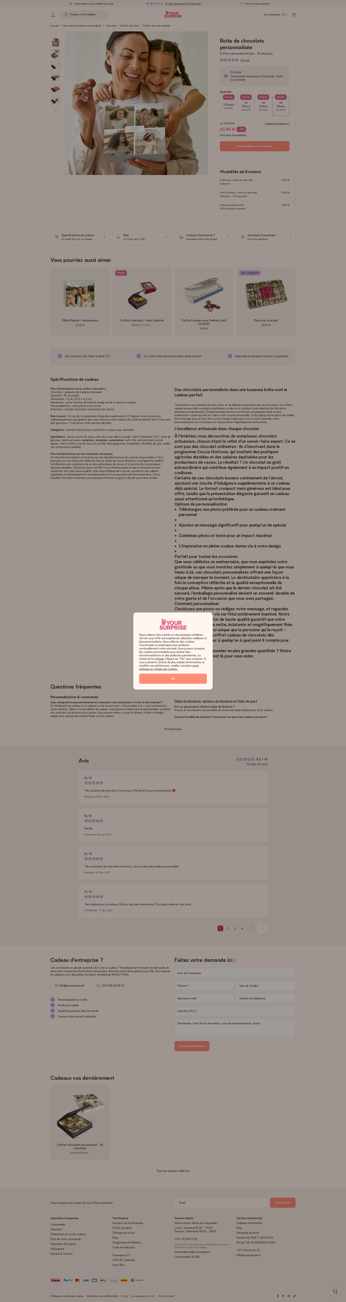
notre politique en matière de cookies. (169, 667)
